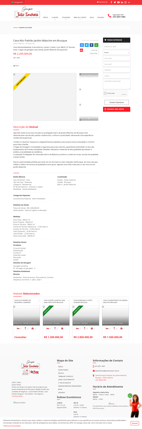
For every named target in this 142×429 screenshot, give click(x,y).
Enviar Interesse (117, 102)
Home (15, 28)
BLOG (92, 17)
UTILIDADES (66, 17)
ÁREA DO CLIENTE (80, 17)
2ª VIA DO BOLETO (64, 383)
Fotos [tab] (17, 66)
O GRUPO (55, 17)
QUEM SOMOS (63, 370)
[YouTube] (118, 2)
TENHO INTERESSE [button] (114, 40)
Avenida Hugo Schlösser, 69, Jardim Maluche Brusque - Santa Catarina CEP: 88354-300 (110, 377)
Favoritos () (103, 2)
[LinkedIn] (121, 2)
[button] (88, 75)
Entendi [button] (135, 423)
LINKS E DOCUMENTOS (66, 380)
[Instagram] (125, 2)
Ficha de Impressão (93, 51)
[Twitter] (114, 2)
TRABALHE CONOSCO (65, 376)
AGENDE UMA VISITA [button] (115, 109)
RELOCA (61, 373)
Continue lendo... (18, 396)
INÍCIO (45, 17)
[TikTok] (129, 2)
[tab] (116, 40)
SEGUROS (100, 17)
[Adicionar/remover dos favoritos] (38, 301)
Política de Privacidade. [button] (12, 426)
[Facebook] (111, 2)
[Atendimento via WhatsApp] (133, 410)
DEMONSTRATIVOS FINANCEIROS (69, 386)
